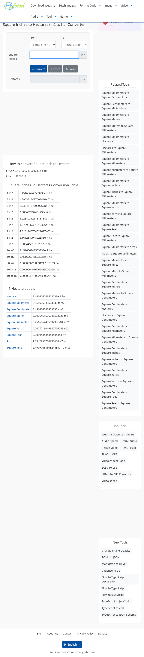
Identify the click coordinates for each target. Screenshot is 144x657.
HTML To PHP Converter (116, 474)
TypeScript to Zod (113, 608)
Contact (67, 633)
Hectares (14, 79)
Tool (49, 16)
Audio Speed (110, 441)
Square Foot (14, 335)
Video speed (109, 481)
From (33, 37)
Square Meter (15, 315)
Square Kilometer (18, 322)
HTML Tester (128, 447)
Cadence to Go (111, 570)
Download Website (43, 5)
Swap (70, 69)
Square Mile (14, 347)
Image (108, 5)
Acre (9, 341)
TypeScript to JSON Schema (119, 614)
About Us (52, 633)
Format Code (88, 5)
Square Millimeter (18, 303)
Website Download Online (118, 434)
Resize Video (110, 447)
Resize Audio (129, 441)
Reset (55, 69)
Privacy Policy (85, 633)
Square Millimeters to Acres (119, 247)
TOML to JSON (110, 557)
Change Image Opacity (116, 550)
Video (124, 5)
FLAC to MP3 (109, 454)
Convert (38, 69)
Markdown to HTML (114, 564)
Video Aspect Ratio (113, 461)
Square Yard (14, 328)
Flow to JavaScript (113, 595)
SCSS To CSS (109, 467)
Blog (39, 633)
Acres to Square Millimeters (119, 253)
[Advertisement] (48, 123)
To (62, 37)
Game (64, 16)
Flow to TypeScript (113, 588)
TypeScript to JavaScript (116, 601)
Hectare (11, 296)
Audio (34, 16)
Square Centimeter (19, 309)
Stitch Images (67, 5)
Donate (102, 633)
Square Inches (13, 57)
